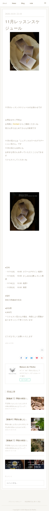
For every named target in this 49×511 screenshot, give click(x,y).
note (31, 3)
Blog (23, 3)
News (14, 3)
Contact (16, 124)
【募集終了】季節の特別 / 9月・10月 (20, 398)
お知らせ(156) (9, 343)
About (5, 3)
